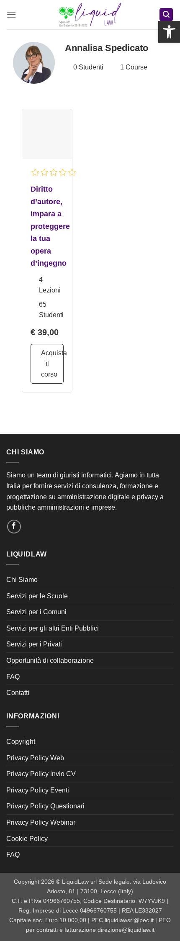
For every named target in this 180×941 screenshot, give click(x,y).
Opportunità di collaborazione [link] (50, 660)
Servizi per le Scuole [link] (37, 596)
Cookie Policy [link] (27, 838)
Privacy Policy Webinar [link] (40, 822)
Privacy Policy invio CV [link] (41, 773)
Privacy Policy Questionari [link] (45, 806)
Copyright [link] (20, 741)
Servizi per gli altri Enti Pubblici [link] (52, 628)
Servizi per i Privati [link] (34, 644)
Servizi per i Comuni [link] (36, 611)
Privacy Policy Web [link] (35, 758)
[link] (169, 32)
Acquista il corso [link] (52, 363)
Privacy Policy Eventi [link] (37, 790)
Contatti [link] (17, 692)
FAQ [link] (13, 676)
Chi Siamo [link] (22, 579)
